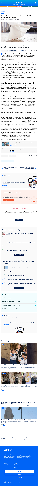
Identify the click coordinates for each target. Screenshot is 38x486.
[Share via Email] (34, 50)
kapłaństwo (3, 373)
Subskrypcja (16, 464)
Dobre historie (3, 11)
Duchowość (6, 464)
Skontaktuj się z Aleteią (11, 482)
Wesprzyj (18, 6)
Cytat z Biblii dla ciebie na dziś (11, 305)
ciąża (3, 390)
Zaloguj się (24, 215)
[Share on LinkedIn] (31, 50)
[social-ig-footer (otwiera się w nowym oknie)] (21, 477)
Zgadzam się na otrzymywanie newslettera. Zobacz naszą (14, 183)
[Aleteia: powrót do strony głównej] (19, 2)
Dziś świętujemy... (7, 298)
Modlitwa (29, 6)
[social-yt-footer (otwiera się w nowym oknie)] (16, 477)
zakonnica (11, 160)
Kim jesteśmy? (14, 480)
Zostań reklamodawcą (27, 480)
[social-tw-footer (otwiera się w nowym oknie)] (19, 477)
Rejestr (8, 6)
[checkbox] (2, 182)
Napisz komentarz (19, 219)
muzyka (3, 425)
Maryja (3, 344)
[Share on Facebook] (29, 50)
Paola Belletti (11, 19)
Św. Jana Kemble (22, 4)
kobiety (3, 160)
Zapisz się (4, 185)
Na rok (26, 461)
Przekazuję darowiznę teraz (8, 200)
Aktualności (5, 461)
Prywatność (18, 482)
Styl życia (5, 463)
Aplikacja (15, 463)
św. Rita (7, 160)
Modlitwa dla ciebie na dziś (10, 309)
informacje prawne (20, 480)
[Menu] (6, 2)
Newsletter (16, 461)
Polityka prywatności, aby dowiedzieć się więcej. (27, 322)
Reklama (15, 467)
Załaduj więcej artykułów (19, 254)
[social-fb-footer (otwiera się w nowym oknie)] (18, 477)
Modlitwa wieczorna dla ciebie (11, 301)
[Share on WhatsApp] (36, 50)
